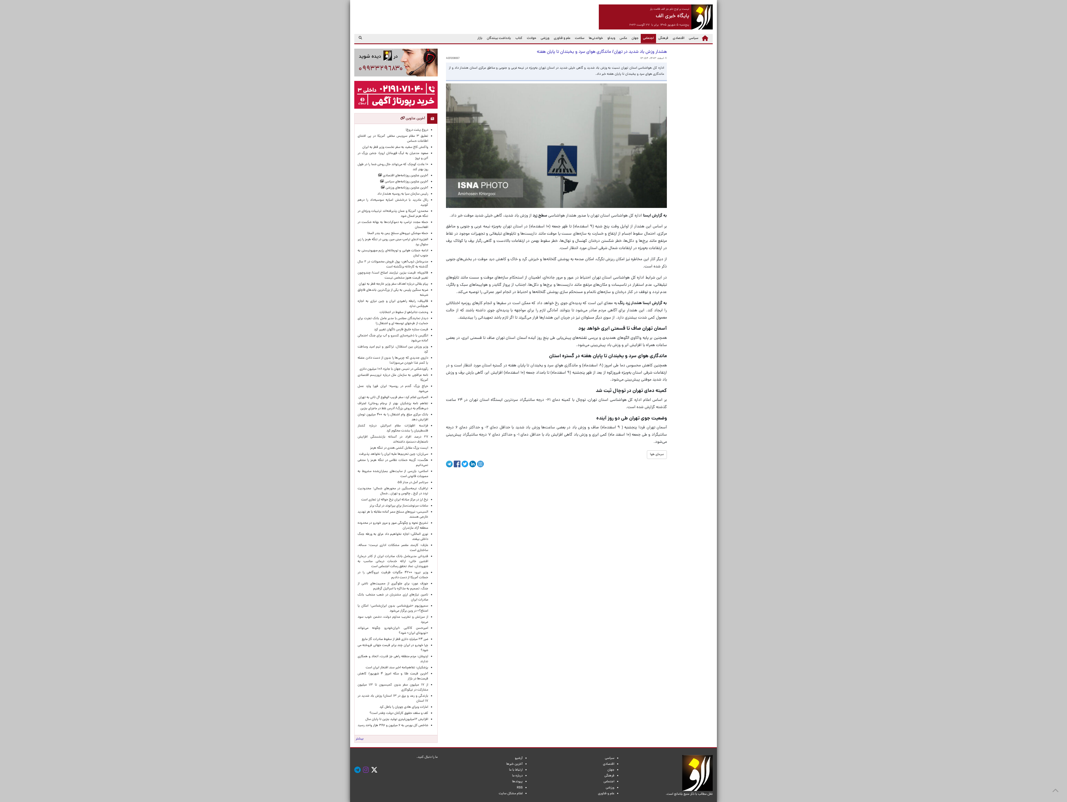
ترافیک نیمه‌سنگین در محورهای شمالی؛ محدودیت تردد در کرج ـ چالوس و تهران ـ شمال (393, 491)
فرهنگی (663, 38)
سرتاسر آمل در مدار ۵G (412, 482)
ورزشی (545, 38)
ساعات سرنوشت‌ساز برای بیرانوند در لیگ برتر (399, 505)
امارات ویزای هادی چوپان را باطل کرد (404, 707)
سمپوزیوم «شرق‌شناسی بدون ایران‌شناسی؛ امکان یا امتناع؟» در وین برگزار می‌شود (393, 609)
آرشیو (519, 758)
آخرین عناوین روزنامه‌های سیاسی (406, 181)
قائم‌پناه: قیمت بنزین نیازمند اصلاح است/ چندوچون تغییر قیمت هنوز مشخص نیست (393, 275)
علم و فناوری (562, 38)
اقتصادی (678, 38)
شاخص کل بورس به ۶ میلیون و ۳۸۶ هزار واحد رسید (393, 725)
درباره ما (517, 775)
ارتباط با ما (516, 770)
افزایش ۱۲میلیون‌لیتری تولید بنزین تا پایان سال (396, 719)
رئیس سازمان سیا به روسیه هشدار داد (402, 194)
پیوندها (517, 781)
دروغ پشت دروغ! (417, 130)
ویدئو (611, 38)
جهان (635, 38)
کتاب (518, 38)
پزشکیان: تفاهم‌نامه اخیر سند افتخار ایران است (397, 667)
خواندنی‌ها (596, 38)
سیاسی (693, 38)
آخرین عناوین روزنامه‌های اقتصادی (405, 175)
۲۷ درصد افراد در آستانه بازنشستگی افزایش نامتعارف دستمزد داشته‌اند (393, 439)
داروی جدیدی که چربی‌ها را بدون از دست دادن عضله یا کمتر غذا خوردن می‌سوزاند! (393, 361)
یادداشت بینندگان (499, 38)
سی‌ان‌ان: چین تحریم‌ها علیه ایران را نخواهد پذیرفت (393, 454)
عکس (623, 38)
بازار (479, 38)
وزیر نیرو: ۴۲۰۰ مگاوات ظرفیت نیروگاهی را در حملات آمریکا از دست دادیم (393, 575)
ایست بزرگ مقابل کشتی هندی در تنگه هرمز (399, 448)
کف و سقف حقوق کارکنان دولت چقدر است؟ (398, 713)
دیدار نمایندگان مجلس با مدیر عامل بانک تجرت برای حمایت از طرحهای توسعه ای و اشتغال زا (393, 321)
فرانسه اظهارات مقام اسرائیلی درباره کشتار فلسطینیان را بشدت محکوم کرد (393, 428)
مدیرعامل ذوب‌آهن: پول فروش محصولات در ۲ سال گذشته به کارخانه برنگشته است (393, 264)
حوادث (531, 38)
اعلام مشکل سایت (511, 793)
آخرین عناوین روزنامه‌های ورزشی (406, 187)
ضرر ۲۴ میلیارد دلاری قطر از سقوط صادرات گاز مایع (395, 639)
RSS (520, 787)
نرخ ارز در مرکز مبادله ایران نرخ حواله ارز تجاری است (394, 499)
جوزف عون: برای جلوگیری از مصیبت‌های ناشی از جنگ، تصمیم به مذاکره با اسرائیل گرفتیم (393, 586)
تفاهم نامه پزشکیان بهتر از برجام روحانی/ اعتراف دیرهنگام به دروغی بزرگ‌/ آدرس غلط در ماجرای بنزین (393, 406)
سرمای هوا (657, 454)
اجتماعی (647, 38)
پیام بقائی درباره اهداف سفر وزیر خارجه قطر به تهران (393, 284)
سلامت (579, 38)
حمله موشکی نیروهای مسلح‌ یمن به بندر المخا (397, 233)
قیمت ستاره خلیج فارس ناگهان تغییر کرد (401, 329)
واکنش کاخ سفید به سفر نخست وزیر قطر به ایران (395, 147)
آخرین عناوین (415, 118)
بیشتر (359, 738)
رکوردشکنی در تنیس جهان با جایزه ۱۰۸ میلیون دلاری (394, 369)
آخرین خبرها (514, 764)
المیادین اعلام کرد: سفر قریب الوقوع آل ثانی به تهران (393, 397)
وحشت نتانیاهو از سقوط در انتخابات (404, 312)
